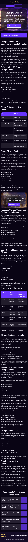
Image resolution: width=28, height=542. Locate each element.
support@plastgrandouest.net (19, 535)
